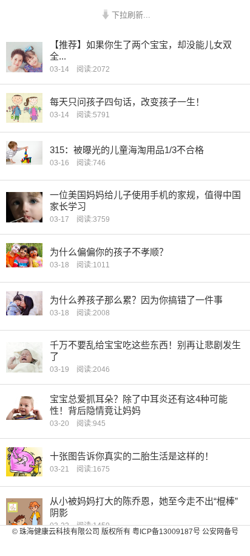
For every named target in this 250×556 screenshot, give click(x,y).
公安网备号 (220, 531)
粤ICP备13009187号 (166, 531)
